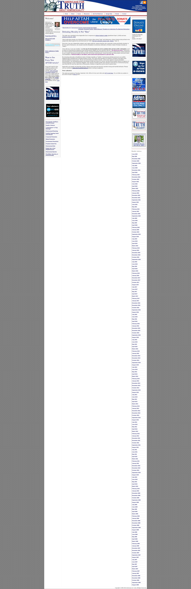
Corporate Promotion (51, 136)
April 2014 (134, 374)
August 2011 (135, 447)
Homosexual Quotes (51, 151)
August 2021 (135, 202)
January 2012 (135, 435)
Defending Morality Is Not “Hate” (76, 31)
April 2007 (134, 566)
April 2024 (134, 172)
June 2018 (134, 264)
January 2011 (135, 463)
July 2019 (134, 238)
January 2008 (135, 545)
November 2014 (136, 358)
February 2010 (136, 488)
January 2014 (135, 381)
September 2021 (136, 200)
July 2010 (134, 477)
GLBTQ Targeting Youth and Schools (52, 134)
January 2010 (135, 490)
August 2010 (135, 474)
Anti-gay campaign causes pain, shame (103, 41)
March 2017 (135, 296)
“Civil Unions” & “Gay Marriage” (52, 128)
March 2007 (135, 568)
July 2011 (134, 449)
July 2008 (134, 532)
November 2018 (136, 255)
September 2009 (136, 500)
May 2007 (134, 564)
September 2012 (136, 417)
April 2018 (134, 268)
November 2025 (136, 158)
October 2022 (135, 179)
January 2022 (135, 193)
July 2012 (134, 422)
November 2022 (136, 177)
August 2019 (135, 236)
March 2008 (135, 541)
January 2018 (135, 275)
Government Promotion (52, 141)
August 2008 (135, 529)
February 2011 (135, 461)
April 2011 (134, 456)
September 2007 (136, 555)
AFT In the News (109, 73)
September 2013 (136, 390)
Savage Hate (109, 13)
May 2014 (134, 371)
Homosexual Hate (50, 146)
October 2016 (135, 307)
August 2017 (135, 284)
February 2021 (136, 209)
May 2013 (134, 399)
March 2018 (135, 271)
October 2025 (135, 161)
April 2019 (134, 243)
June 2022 (134, 183)
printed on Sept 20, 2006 (69, 37)
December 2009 (136, 493)
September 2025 (136, 163)
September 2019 (136, 234)
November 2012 (136, 413)
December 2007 (136, 548)
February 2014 (136, 378)
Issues (79, 13)
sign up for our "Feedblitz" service (51, 71)
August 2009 (135, 502)
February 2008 (136, 543)
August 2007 (135, 557)
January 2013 (135, 408)
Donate (117, 13)
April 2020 (134, 225)
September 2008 (136, 527)
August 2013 (135, 392)
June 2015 (134, 342)
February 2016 (136, 323)
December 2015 (136, 328)
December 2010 (136, 465)
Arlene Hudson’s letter (102, 35)
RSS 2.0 (75, 74)
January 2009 (135, 518)
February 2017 (136, 298)
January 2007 (135, 573)
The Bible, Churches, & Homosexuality (52, 155)
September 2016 (136, 309)
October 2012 (135, 415)
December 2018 (136, 252)
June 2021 (134, 204)
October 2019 (135, 232)
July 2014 (134, 367)
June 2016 (134, 316)
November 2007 (136, 550)
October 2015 (135, 332)
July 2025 (134, 165)
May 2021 (134, 206)
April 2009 (134, 511)
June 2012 (134, 424)
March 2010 (135, 486)
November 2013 (136, 385)
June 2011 (134, 452)
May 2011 (134, 454)
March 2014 (135, 376)
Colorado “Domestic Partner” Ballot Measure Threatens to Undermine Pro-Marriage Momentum (103, 29)
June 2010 (134, 479)
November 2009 (136, 495)
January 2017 (135, 300)
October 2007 (135, 552)
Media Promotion (50, 139)
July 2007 (134, 559)
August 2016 (135, 312)
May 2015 (134, 344)
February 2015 (136, 351)
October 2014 (135, 360)
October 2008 (135, 525)
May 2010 (134, 481)
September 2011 (136, 445)
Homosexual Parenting (52, 131)
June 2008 (134, 534)
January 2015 (135, 353)
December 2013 (136, 383)
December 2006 (136, 575)
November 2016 (136, 305)
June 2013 (134, 397)
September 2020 (136, 216)
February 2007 (136, 571)
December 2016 (136, 303)
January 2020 (135, 229)
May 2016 (134, 319)
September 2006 (136, 582)
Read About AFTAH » (51, 36)
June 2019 (134, 241)
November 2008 (136, 523)
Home (66, 13)
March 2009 (135, 513)
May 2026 (134, 156)
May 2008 (134, 536)
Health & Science (50, 125)
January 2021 (135, 211)
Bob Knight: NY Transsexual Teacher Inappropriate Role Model (80, 27)
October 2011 (135, 442)
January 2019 (135, 250)
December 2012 (136, 410)
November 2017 (136, 280)
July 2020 (134, 218)
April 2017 (134, 293)
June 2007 (134, 562)
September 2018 (136, 259)
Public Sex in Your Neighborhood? (50, 149)
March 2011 (135, 458)
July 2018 (134, 261)
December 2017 (136, 277)
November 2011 (136, 440)
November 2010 (136, 468)
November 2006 (136, 578)
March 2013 (135, 403)
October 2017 (135, 282)
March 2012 (135, 431)
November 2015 (136, 330)
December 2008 (136, 520)
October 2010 (135, 470)
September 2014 (136, 362)
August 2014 (135, 364)
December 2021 (136, 195)
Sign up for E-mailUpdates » (50, 39)
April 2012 (134, 429)
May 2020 (134, 222)
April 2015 (134, 346)
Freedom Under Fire (51, 143)
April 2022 (134, 186)
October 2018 (135, 257)
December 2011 (136, 438)
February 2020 (136, 227)
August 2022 (135, 181)
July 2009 (134, 504)
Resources (87, 13)
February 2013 (136, 406)
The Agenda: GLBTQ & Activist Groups (52, 122)
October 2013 (135, 387)
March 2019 (135, 245)
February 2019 (136, 248)
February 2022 (136, 190)
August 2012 (135, 419)
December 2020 (136, 213)
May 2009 (134, 509)
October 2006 (135, 580)
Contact (124, 13)
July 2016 (134, 314)
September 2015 (136, 335)
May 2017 (134, 291)
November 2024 (136, 170)
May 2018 (134, 266)
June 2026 (134, 154)
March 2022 (135, 188)
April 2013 (134, 401)
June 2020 (134, 220)
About (72, 13)
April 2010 (134, 484)
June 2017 (134, 289)
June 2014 (134, 369)
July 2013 (134, 394)
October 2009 (135, 497)
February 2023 (136, 174)
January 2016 (135, 326)
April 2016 (134, 321)
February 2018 (136, 273)
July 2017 (134, 287)
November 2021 (136, 197)
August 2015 (135, 337)
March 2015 (135, 348)
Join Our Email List (98, 13)
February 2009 (136, 516)
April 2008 (134, 539)
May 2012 (134, 426)
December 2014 (136, 355)
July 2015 (134, 339)
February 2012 (136, 433)
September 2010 (136, 472)
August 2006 (135, 584)
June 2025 (134, 167)
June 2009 (134, 507)
